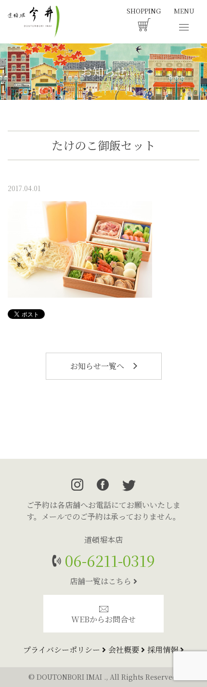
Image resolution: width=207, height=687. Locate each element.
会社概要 (124, 649)
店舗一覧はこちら (101, 581)
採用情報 (163, 649)
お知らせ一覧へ (98, 365)
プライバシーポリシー (62, 649)
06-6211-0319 (108, 560)
